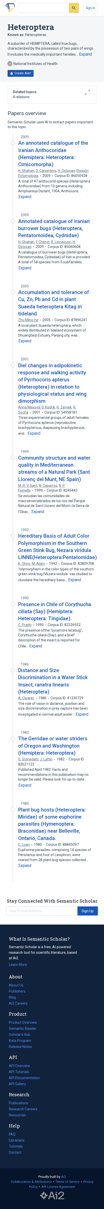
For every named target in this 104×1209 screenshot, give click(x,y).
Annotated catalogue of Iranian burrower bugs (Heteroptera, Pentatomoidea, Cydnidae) (54, 228)
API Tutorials (19, 1072)
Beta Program (20, 1041)
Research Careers (23, 1109)
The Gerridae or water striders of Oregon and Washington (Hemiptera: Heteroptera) (52, 746)
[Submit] (74, 8)
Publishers (17, 991)
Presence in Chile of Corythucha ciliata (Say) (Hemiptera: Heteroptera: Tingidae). (54, 611)
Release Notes (20, 1047)
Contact (15, 1152)
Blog (14, 997)
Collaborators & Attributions (31, 1182)
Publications (18, 1103)
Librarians (16, 1140)
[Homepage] (10, 8)
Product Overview (23, 1022)
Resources (17, 1115)
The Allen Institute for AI (52, 1195)
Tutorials (16, 1146)
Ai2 (63, 1177)
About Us (16, 985)
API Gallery (17, 1084)
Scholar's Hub (19, 1035)
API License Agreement (58, 1187)
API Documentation (24, 1078)
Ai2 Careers (18, 1003)
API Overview (19, 1066)
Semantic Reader (23, 1029)
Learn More (18, 965)
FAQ (12, 1134)
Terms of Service (68, 1182)
